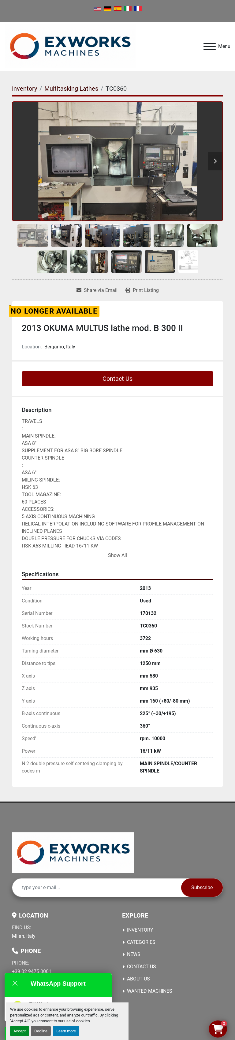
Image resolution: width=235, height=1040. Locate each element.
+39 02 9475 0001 (31, 971)
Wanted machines (149, 991)
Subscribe (202, 887)
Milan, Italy (23, 936)
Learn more (66, 1031)
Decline (40, 1031)
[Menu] (209, 46)
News (133, 954)
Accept (19, 1031)
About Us (138, 979)
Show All (117, 555)
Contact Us (117, 378)
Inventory (140, 930)
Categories (141, 942)
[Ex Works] (73, 852)
